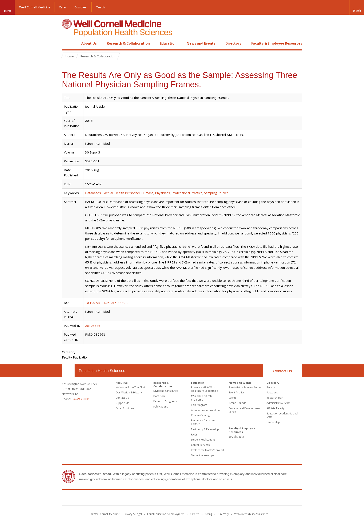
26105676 (92, 325)
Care (62, 7)
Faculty (270, 387)
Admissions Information (205, 410)
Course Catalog (200, 415)
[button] (356, 7)
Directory (233, 43)
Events (232, 398)
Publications (160, 406)
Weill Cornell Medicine (34, 7)
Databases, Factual (99, 193)
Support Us (122, 403)
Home (66, 43)
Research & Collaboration (128, 43)
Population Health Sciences (102, 371)
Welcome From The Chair (131, 387)
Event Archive (237, 392)
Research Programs (165, 401)
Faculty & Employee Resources (276, 43)
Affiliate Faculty (275, 408)
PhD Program (199, 405)
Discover (80, 7)
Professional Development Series (245, 410)
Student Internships (202, 455)
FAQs (194, 434)
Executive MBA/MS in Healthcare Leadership (204, 389)
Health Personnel (127, 193)
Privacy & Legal (133, 514)
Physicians (162, 193)
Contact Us (282, 371)
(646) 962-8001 (80, 399)
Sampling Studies (216, 193)
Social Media (236, 436)
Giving (208, 514)
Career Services (200, 445)
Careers (194, 514)
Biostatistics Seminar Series (245, 387)
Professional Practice (187, 193)
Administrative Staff (278, 403)
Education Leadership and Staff (282, 415)
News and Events (201, 43)
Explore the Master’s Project (207, 450)
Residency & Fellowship (205, 429)
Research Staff (274, 398)
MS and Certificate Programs (202, 397)
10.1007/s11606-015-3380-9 (106, 302)
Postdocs (272, 392)
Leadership (273, 422)
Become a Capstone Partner (203, 422)
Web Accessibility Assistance (251, 514)
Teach (100, 7)
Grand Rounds (237, 403)
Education (168, 43)
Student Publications (203, 439)
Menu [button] (7, 11)
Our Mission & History (129, 392)
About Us (89, 43)
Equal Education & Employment (165, 514)
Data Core (159, 396)
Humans (147, 193)
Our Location (68, 370)
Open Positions (125, 408)
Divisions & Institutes (165, 391)
